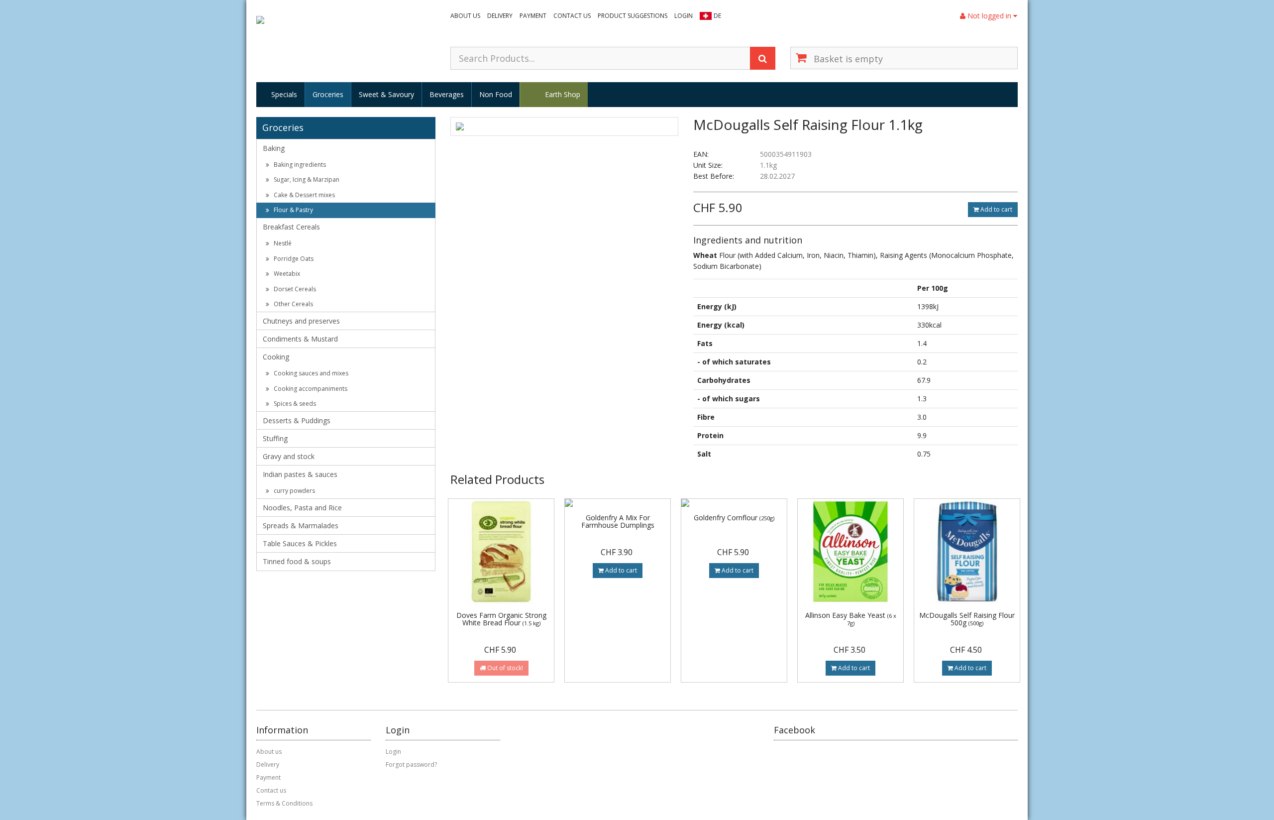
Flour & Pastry (292, 210)
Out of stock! (504, 668)
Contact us (572, 15)
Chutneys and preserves (301, 321)
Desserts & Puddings (296, 420)
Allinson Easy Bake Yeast (850, 618)
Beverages (446, 94)
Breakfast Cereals (291, 227)
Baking (274, 148)
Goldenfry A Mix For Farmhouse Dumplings (617, 521)
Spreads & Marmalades (300, 525)
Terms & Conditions (284, 803)
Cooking (276, 356)
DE (717, 15)
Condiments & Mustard (300, 339)
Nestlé (282, 243)
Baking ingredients (299, 164)
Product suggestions (632, 15)
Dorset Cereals (294, 289)
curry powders (293, 490)
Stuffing (275, 438)
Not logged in (989, 15)
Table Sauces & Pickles (300, 543)
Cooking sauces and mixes (310, 373)
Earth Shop (562, 94)
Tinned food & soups (297, 561)
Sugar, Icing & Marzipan (305, 179)
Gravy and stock (289, 456)
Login (683, 15)
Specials (284, 94)
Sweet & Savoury (386, 94)
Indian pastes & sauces (300, 474)
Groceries (328, 94)
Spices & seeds (294, 403)
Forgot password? (411, 764)
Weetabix (286, 273)
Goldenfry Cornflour (734, 517)
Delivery (500, 15)
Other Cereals (292, 304)
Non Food (495, 94)
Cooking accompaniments (309, 388)
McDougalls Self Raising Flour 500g (967, 618)
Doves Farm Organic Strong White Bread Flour (501, 618)
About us (465, 15)
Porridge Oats (293, 258)
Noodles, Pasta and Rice (302, 507)
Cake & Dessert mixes (303, 195)
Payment (533, 15)
